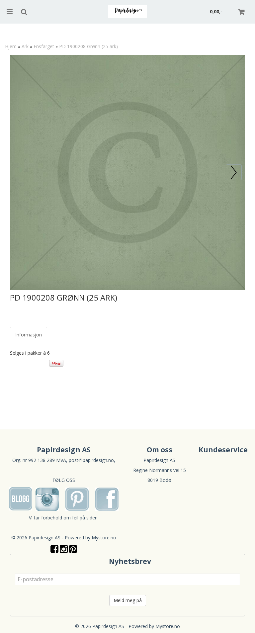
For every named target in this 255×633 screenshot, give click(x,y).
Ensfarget (44, 46)
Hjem (11, 46)
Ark (25, 46)
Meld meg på (128, 600)
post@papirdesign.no (91, 460)
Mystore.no (104, 537)
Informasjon (28, 334)
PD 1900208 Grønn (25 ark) (88, 46)
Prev (241, 168)
